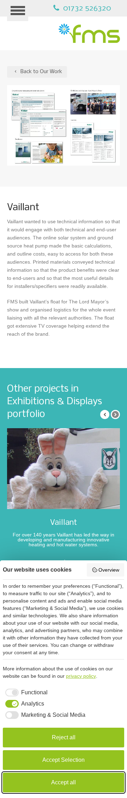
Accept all (63, 782)
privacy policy (81, 676)
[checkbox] (25, 692)
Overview (108, 570)
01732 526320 (86, 8)
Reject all (63, 737)
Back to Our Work (40, 72)
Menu (17, 10)
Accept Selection (63, 760)
